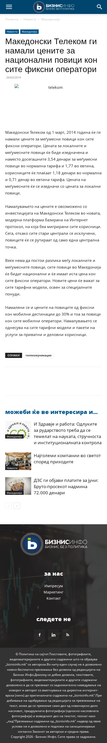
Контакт (53, 598)
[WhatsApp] (46, 385)
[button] (9, 7)
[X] (22, 385)
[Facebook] (10, 385)
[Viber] (70, 385)
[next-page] (17, 506)
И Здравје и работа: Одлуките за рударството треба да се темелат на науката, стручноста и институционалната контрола (68, 433)
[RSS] (67, 635)
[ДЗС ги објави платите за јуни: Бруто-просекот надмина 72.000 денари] (18, 486)
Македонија (50, 19)
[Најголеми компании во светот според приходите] (18, 461)
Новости (29, 19)
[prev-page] (8, 506)
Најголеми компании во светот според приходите (67, 458)
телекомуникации (38, 355)
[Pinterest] (34, 385)
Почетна (11, 19)
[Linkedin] (58, 385)
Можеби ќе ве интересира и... (51, 412)
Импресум (53, 585)
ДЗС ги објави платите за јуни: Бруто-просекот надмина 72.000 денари (66, 486)
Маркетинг (53, 592)
